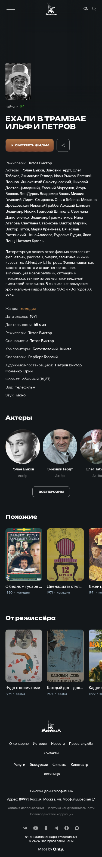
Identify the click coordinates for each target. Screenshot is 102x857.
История (40, 743)
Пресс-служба (81, 743)
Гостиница (51, 774)
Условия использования (26, 808)
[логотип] (51, 8)
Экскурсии (39, 764)
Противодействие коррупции (51, 814)
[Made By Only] (51, 849)
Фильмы (59, 764)
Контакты (51, 753)
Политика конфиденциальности (71, 808)
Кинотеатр (79, 764)
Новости (58, 743)
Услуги (19, 764)
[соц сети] (25, 828)
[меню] (10, 8)
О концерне (19, 743)
